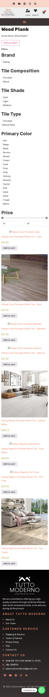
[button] (24, 22)
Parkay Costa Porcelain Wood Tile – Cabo (21, 236)
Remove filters (11, 42)
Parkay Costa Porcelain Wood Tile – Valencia (23, 352)
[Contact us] (41, 690)
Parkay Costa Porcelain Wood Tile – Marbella (23, 328)
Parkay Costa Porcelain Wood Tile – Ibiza (21, 304)
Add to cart (9, 248)
